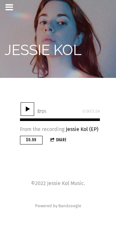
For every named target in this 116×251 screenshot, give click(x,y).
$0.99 (31, 139)
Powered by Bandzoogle (58, 206)
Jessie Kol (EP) (82, 129)
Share (61, 139)
